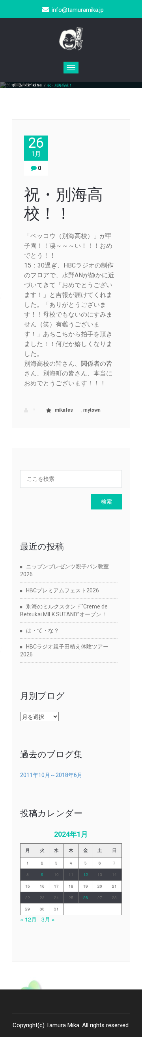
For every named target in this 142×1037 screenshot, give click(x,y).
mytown (92, 410)
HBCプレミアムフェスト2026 (62, 590)
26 (36, 147)
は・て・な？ (42, 630)
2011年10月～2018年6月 (51, 775)
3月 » (48, 919)
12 (85, 874)
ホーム (17, 85)
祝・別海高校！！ (63, 204)
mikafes (35, 85)
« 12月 (28, 919)
